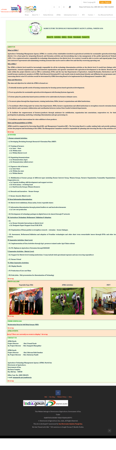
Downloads (77, 37)
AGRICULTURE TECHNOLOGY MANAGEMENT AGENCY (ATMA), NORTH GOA (73, 28)
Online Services (48, 15)
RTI (83, 15)
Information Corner (70, 15)
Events (70, 37)
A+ (64, 7)
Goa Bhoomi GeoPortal (105, 15)
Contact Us (85, 37)
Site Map (52, 397)
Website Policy (61, 397)
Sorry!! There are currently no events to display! (24, 334)
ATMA (58, 15)
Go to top (11, 132)
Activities (57, 37)
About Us (35, 15)
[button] (10, 298)
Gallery (64, 37)
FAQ (45, 397)
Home (27, 15)
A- (54, 7)
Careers (90, 15)
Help (70, 397)
